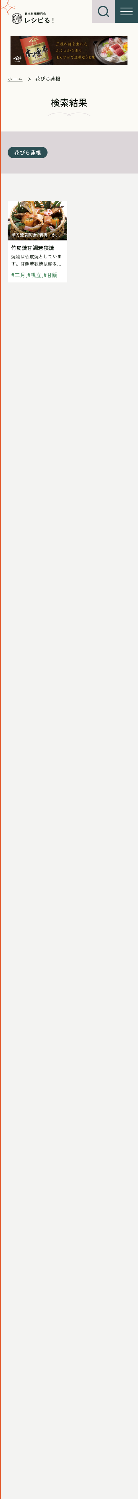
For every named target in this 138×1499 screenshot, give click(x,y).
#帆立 (34, 275)
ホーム (15, 78)
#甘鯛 (50, 275)
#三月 (18, 275)
